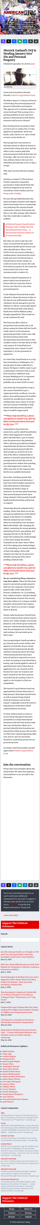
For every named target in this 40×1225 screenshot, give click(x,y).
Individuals (28, 22)
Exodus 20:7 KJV (7, 1136)
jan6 (33, 64)
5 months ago (33, 1140)
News (11, 26)
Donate (20, 30)
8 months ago (34, 1176)
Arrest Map (28, 26)
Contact (11, 1213)
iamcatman (6, 1144)
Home (11, 22)
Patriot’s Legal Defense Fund (23, 95)
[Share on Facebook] (14, 41)
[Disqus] (20, 804)
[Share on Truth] (3, 41)
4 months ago (28, 1132)
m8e (2, 1113)
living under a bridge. (12, 193)
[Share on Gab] (19, 41)
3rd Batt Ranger (8, 1159)
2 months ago (31, 1120)
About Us (28, 1209)
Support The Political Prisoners (14, 925)
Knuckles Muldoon (10, 1179)
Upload (28, 1217)
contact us (13, 904)
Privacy (28, 1213)
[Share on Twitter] (8, 41)
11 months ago (18, 1191)
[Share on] (25, 41)
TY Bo (3, 1123)
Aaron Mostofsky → (12, 915)
